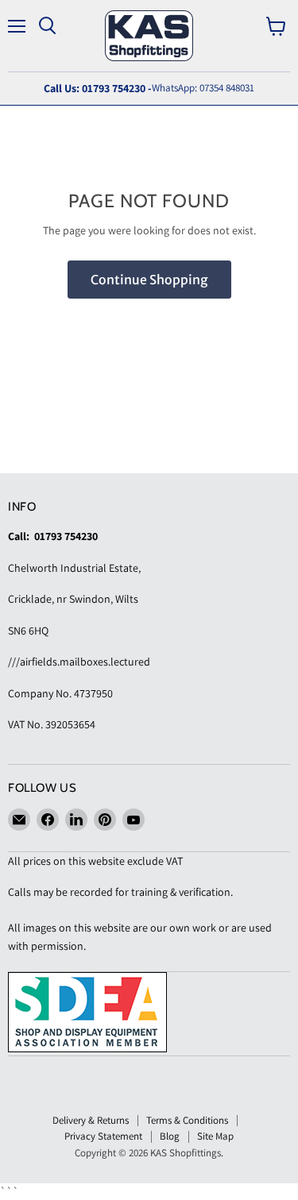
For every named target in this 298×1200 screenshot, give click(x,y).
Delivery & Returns (90, 1120)
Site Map (215, 1136)
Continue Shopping (149, 279)
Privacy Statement (103, 1136)
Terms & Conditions (187, 1120)
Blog (170, 1136)
